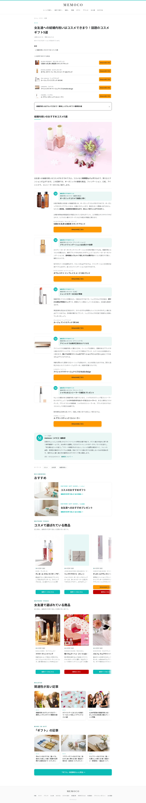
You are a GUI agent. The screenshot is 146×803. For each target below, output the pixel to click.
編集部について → (67, 457)
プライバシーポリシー (100, 795)
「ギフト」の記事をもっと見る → (73, 772)
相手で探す (58, 10)
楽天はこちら (105, 592)
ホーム (36, 18)
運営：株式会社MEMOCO (52, 457)
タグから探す (66, 795)
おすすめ (100, 10)
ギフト (78, 10)
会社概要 (110, 795)
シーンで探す (47, 10)
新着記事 (73, 795)
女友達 (54, 467)
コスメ (46, 467)
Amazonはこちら (105, 62)
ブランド (85, 10)
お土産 (93, 10)
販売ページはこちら (48, 592)
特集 (72, 10)
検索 (66, 10)
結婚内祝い (63, 467)
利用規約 (89, 795)
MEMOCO (73, 5)
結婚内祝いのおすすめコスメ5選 (47, 50)
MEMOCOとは (81, 795)
